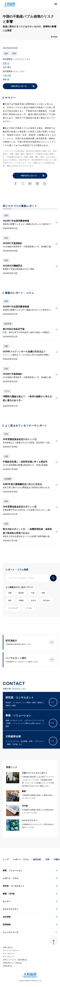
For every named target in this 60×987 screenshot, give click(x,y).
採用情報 (7, 924)
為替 (9, 600)
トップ (6, 859)
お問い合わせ (8, 947)
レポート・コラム (21, 859)
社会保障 (7, 479)
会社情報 (7, 917)
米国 (6, 346)
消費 (9, 593)
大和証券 (6, 966)
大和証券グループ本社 (11, 963)
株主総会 (46, 600)
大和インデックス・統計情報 (14, 960)
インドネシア (13, 608)
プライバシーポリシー (11, 950)
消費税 (21, 600)
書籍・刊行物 (9, 894)
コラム (6, 391)
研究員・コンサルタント (13, 886)
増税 (43, 593)
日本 (6, 53)
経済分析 (37, 859)
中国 (14, 53)
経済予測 (7, 324)
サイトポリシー (9, 954)
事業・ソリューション (12, 870)
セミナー (7, 901)
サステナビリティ (10, 909)
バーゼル (28, 608)
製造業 (21, 593)
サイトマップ (8, 957)
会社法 (33, 600)
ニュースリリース (10, 932)
